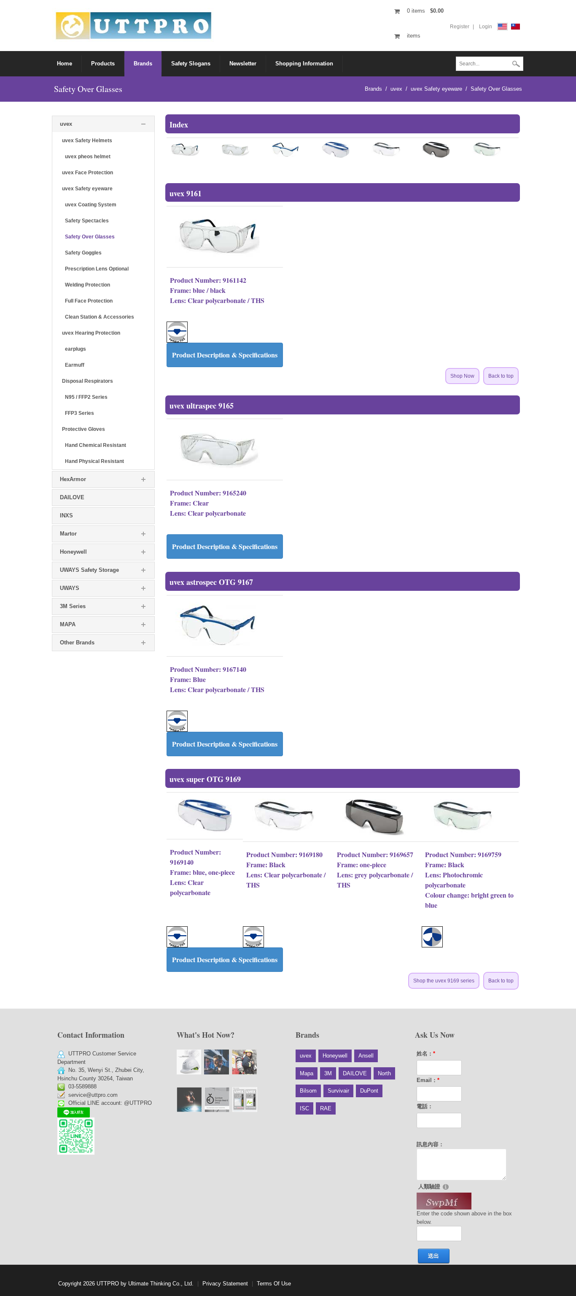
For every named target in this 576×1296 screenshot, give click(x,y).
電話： (425, 1106)
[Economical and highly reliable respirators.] (244, 1062)
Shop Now (462, 376)
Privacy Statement (225, 1283)
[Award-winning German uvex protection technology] (217, 1099)
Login (485, 27)
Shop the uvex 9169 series (443, 981)
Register (459, 27)
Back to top (501, 376)
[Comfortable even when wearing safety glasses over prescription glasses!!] (216, 1062)
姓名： (426, 1053)
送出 (433, 1256)
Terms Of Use (274, 1283)
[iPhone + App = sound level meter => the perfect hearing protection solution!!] (244, 1099)
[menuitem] (103, 63)
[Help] (446, 1186)
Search (516, 65)
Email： (428, 1080)
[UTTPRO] (133, 25)
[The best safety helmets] (189, 1062)
